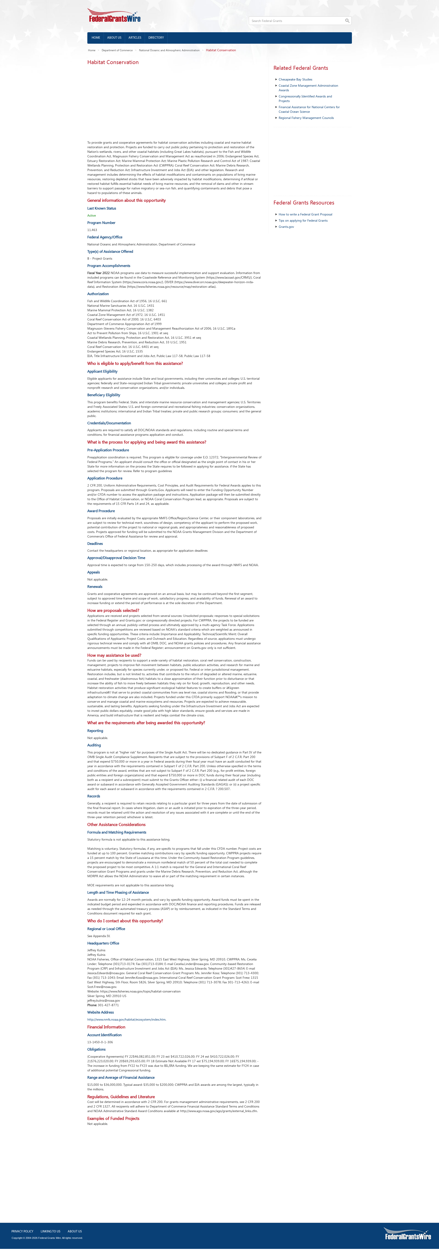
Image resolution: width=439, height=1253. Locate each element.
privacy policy (22, 1231)
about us (75, 1231)
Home (96, 38)
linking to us (50, 1231)
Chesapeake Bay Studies (295, 79)
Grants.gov (286, 226)
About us (114, 38)
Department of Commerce (117, 50)
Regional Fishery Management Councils (306, 118)
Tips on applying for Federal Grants (303, 220)
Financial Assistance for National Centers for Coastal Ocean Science (309, 109)
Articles (134, 38)
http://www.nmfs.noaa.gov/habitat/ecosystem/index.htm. (126, 1019)
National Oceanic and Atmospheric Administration (169, 50)
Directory (156, 38)
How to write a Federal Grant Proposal (305, 214)
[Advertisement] (174, 101)
